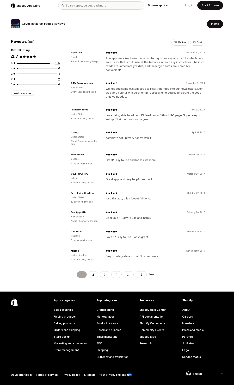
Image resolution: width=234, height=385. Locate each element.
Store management (66, 350)
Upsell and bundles (109, 330)
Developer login (21, 374)
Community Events (151, 330)
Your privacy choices (112, 374)
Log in (189, 5)
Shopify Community (152, 323)
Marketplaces (105, 316)
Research (145, 343)
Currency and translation (112, 357)
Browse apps (156, 5)
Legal (185, 350)
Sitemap (89, 374)
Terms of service (47, 374)
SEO (99, 343)
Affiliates (188, 343)
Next (152, 274)
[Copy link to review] (84, 52)
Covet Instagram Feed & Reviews (43, 23)
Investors (188, 323)
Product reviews (107, 323)
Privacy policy (71, 374)
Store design (62, 336)
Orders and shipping (67, 330)
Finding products (65, 316)
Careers (187, 316)
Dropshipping (105, 309)
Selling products (64, 323)
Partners (187, 336)
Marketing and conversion (71, 343)
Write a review (22, 93)
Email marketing (107, 336)
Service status (191, 357)
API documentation (151, 316)
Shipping (102, 350)
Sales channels (63, 309)
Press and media (193, 330)
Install (215, 24)
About (186, 309)
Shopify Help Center (152, 309)
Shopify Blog (147, 336)
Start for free (210, 5)
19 (140, 274)
